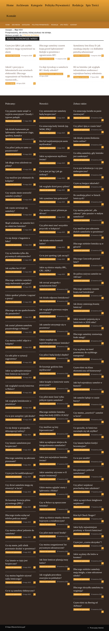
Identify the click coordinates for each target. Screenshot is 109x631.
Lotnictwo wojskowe (12, 56)
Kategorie (37, 5)
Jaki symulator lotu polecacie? (53, 198)
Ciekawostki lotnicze (46, 59)
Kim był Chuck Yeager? (84, 515)
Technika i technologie (81, 56)
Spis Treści (92, 5)
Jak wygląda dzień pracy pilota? (54, 186)
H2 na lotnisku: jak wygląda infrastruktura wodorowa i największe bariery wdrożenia (87, 70)
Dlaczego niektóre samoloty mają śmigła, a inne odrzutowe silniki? (87, 572)
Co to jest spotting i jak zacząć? (54, 255)
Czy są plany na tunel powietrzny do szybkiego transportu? (85, 352)
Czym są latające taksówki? (86, 183)
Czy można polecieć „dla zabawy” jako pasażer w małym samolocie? (88, 213)
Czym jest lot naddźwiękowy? (19, 473)
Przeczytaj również (97, 628)
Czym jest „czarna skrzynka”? (87, 542)
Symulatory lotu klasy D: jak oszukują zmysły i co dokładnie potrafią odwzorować (88, 48)
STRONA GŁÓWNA (30, 35)
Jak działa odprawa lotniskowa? (54, 297)
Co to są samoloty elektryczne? (20, 590)
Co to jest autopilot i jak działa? (20, 416)
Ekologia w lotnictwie (81, 77)
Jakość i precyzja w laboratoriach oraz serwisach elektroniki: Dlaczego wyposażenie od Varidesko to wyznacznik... (19, 73)
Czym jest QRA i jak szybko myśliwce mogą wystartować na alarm (20, 48)
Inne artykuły (10, 83)
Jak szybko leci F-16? (15, 268)
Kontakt (11, 15)
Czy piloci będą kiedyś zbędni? (54, 355)
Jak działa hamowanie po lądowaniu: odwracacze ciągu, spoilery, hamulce (19, 132)
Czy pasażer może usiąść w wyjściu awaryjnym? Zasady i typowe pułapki (19, 114)
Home (10, 5)
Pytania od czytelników (13, 121)
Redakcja (77, 5)
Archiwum (22, 5)
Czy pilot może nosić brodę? (52, 532)
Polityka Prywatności (57, 5)
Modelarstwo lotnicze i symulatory (51, 74)
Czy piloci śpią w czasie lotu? (87, 126)
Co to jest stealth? (81, 458)
